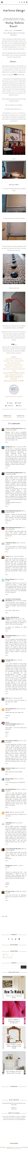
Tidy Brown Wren (10, 542)
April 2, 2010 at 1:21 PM (19, 446)
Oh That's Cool (10, 891)
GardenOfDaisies (10, 789)
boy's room (19, 18)
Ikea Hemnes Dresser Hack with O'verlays (14, 1072)
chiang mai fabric (21, 47)
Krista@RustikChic (11, 635)
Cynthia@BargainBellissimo (14, 472)
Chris (7, 698)
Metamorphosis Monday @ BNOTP (14, 381)
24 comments (18, 30)
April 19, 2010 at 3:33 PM (17, 812)
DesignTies (8, 446)
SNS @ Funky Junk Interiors (14, 363)
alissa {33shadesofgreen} (13, 510)
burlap (15, 19)
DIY (19, 19)
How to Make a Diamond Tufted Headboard (14, 1021)
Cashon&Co (8, 822)
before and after (9, 18)
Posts (7, 954)
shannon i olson (10, 768)
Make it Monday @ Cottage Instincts (14, 365)
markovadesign (20, 1119)
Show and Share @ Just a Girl (14, 375)
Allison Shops (9, 778)
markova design (15, 1147)
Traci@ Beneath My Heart (13, 848)
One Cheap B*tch (10, 708)
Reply (6, 442)
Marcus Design (9, 579)
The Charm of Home (11, 740)
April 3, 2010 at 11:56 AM (16, 556)
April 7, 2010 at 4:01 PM (15, 698)
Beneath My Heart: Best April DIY (14, 396)
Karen (7, 812)
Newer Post (7, 415)
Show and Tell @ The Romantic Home (14, 373)
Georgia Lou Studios (15, 1148)
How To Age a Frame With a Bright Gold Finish (13, 1046)
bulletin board (8, 19)
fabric (23, 19)
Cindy (7, 556)
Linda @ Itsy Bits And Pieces (14, 428)
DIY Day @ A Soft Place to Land (14, 367)
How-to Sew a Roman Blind (14, 997)
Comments (8, 957)
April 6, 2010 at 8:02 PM (17, 619)
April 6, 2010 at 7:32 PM (19, 600)
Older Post (20, 415)
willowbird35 (9, 660)
